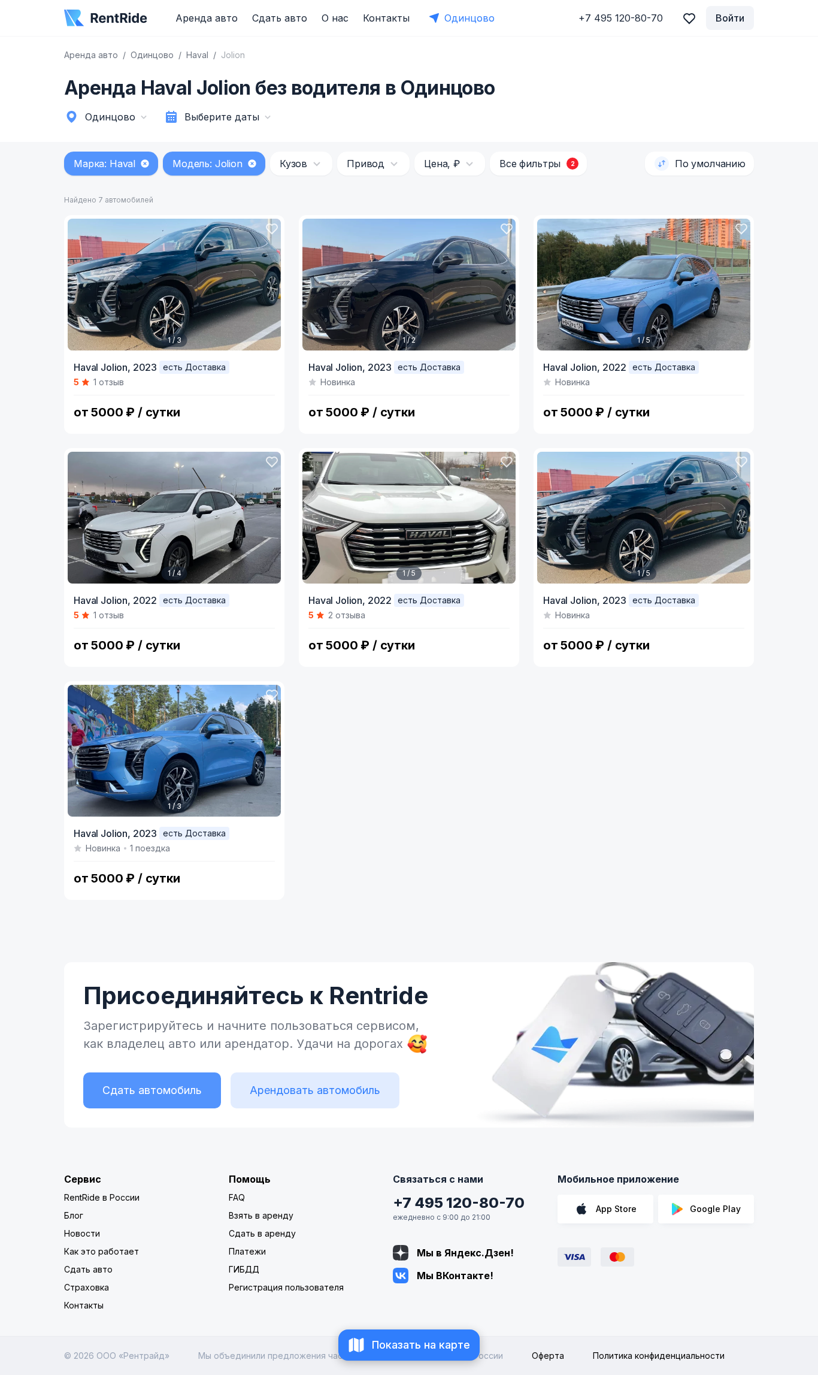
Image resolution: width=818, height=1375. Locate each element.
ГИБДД (244, 1269)
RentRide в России (102, 1197)
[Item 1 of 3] (174, 284)
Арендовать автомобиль (315, 1090)
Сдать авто (279, 18)
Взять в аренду (261, 1215)
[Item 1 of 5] (643, 284)
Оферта (548, 1355)
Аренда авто (206, 18)
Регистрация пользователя (286, 1287)
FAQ (237, 1197)
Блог (73, 1215)
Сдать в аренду (262, 1233)
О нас (335, 18)
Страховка (86, 1287)
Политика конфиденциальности (659, 1355)
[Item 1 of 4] (174, 518)
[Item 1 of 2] (409, 284)
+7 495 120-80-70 (459, 1202)
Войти (730, 18)
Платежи (247, 1251)
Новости (82, 1233)
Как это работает (101, 1251)
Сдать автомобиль (152, 1090)
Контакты (386, 18)
